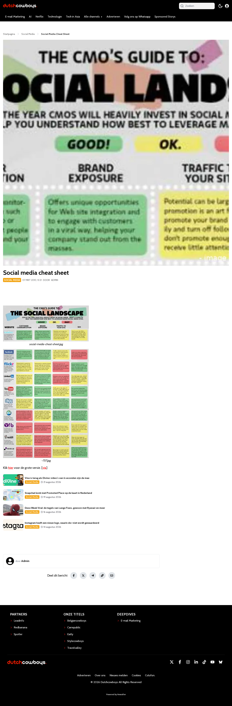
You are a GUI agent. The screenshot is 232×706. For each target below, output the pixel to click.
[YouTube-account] (212, 662)
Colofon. (150, 675)
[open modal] (227, 6)
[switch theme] (220, 6)
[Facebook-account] (180, 662)
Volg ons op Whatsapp (137, 16)
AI (30, 16)
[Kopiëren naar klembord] (102, 575)
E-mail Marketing (15, 16)
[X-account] (172, 662)
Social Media (12, 280)
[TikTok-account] (204, 662)
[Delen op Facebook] (73, 575)
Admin (54, 280)
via (44, 468)
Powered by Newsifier (116, 694)
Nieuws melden (119, 675)
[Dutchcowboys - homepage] (20, 6)
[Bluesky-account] (221, 662)
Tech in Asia (73, 16)
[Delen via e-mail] (111, 575)
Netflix (39, 16)
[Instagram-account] (188, 662)
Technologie (55, 16)
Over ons (100, 675)
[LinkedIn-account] (196, 662)
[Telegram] (92, 575)
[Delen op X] (83, 575)
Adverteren (113, 16)
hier (10, 468)
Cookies (136, 675)
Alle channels (92, 16)
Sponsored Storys (165, 16)
